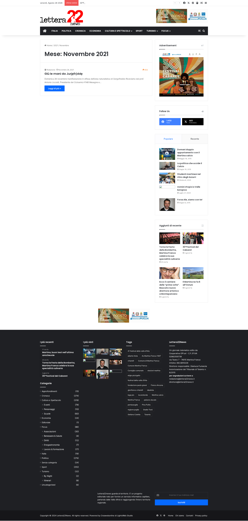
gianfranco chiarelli (135, 390)
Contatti (189, 515)
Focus (44, 427)
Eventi (47, 404)
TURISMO (151, 31)
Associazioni (50, 431)
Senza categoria (49, 462)
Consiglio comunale (136, 370)
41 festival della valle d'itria (139, 351)
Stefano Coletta (134, 414)
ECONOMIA (95, 31)
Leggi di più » (54, 88)
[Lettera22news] (61, 15)
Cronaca (46, 396)
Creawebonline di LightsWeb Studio (117, 515)
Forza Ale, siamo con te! (189, 199)
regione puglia (133, 410)
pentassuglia (133, 405)
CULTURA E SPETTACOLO (117, 31)
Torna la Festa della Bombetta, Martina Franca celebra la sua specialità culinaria (169, 252)
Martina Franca (134, 400)
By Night (48, 476)
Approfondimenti (49, 391)
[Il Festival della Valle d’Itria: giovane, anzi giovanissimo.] (89, 373)
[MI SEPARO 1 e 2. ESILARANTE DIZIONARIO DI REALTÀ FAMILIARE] (116, 362)
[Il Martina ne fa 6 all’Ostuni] (193, 273)
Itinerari (47, 480)
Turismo (45, 471)
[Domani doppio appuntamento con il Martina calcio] (167, 154)
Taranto (147, 414)
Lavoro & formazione (54, 449)
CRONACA (80, 31)
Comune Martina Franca (137, 366)
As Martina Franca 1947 (151, 356)
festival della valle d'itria (137, 380)
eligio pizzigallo (134, 375)
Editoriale (46, 422)
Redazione (51, 70)
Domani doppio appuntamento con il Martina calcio (188, 152)
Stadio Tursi (148, 410)
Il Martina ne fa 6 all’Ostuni (191, 283)
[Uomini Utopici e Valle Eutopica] (167, 190)
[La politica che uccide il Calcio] (167, 166)
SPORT (139, 31)
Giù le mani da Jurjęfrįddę (63, 74)
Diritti (46, 440)
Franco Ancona (157, 385)
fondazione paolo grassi (137, 385)
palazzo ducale (150, 400)
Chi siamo (179, 515)
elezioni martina (154, 370)
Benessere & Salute (53, 436)
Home (49, 45)
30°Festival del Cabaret (90, 3)
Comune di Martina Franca (148, 361)
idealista (150, 390)
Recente (195, 138)
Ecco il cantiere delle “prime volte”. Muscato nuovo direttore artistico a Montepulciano (169, 287)
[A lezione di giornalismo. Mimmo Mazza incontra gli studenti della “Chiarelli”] (102, 374)
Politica (45, 458)
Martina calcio (157, 395)
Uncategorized (48, 485)
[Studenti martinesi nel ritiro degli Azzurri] (167, 178)
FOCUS (164, 31)
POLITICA (66, 31)
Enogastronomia (52, 445)
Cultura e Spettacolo (51, 400)
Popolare (168, 138)
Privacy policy (201, 515)
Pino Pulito (146, 405)
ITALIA (54, 31)
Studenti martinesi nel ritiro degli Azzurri (189, 176)
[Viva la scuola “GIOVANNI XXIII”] (116, 373)
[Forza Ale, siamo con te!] (167, 204)
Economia (46, 418)
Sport (44, 467)
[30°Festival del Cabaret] (193, 238)
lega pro (131, 395)
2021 (56, 45)
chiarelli (131, 361)
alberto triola (133, 356)
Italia (44, 453)
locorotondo (143, 395)
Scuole (47, 413)
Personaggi (49, 409)
